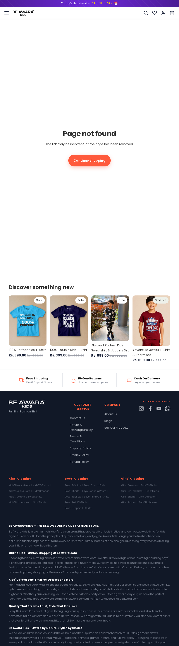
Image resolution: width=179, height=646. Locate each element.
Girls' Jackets (146, 496)
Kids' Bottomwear (19, 502)
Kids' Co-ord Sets (19, 491)
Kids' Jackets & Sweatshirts (25, 496)
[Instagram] (141, 408)
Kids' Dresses (41, 491)
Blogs (108, 421)
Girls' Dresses (129, 485)
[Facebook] (150, 408)
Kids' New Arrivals (19, 485)
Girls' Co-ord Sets (132, 491)
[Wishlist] (154, 13)
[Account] (163, 13)
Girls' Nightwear (148, 502)
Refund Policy (79, 462)
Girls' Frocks (128, 502)
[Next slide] (41, 320)
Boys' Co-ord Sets (94, 485)
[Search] (145, 13)
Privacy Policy (79, 455)
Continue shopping (89, 160)
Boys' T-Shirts (73, 485)
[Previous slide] (13, 320)
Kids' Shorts (40, 502)
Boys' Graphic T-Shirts (78, 508)
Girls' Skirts (152, 491)
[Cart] (172, 13)
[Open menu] (6, 13)
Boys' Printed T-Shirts (96, 496)
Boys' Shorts (72, 491)
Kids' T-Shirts (41, 485)
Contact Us (77, 418)
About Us (110, 414)
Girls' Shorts (128, 496)
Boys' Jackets (73, 496)
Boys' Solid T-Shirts (76, 502)
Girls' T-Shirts (149, 485)
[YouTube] (159, 408)
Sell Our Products (116, 428)
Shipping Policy (80, 448)
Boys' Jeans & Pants (94, 491)
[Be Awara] (23, 13)
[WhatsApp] (167, 408)
